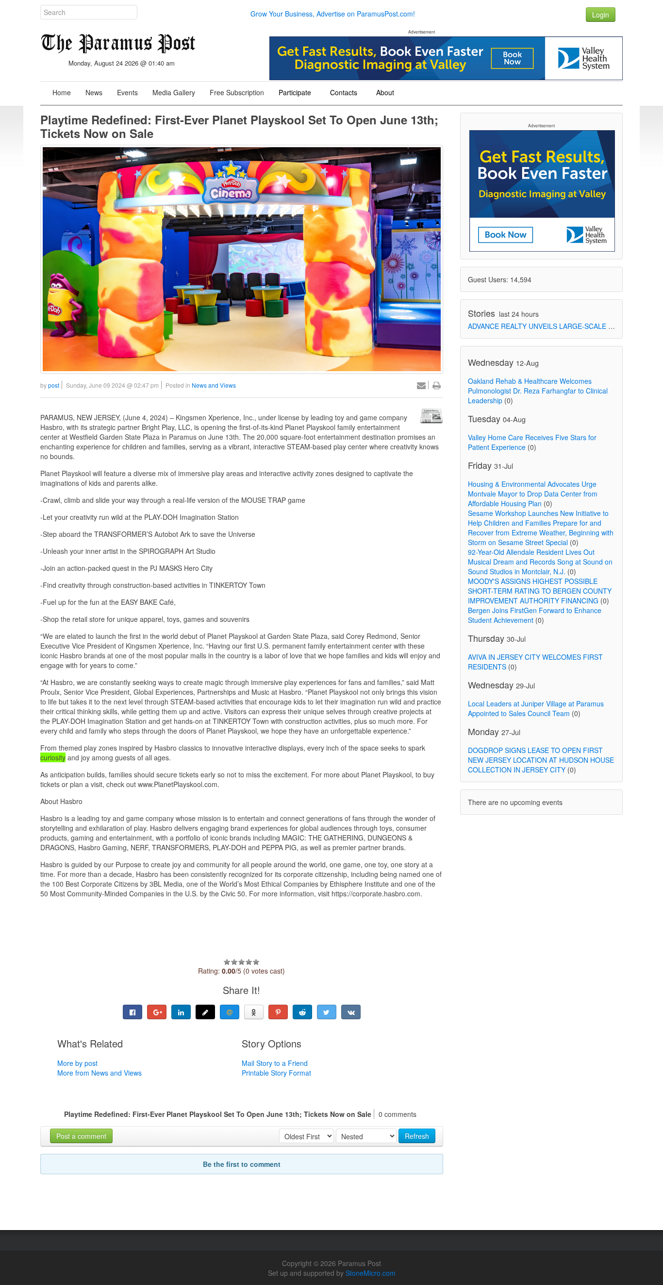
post (53, 385)
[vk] (351, 1012)
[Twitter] (326, 1012)
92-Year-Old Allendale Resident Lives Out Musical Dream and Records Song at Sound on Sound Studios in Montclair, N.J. (540, 561)
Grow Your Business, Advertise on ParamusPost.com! (332, 13)
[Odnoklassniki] (254, 1012)
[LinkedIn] (181, 1012)
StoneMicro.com (371, 1273)
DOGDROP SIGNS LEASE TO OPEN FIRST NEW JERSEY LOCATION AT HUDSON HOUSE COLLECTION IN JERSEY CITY (541, 759)
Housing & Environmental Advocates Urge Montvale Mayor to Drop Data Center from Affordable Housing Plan (532, 493)
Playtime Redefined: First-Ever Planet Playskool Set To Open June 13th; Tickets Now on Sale (239, 126)
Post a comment (81, 1136)
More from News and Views (99, 1073)
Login (600, 14)
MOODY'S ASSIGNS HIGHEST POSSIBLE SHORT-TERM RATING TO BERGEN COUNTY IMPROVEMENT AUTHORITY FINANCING (540, 590)
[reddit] (302, 1012)
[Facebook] (132, 1012)
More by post (77, 1063)
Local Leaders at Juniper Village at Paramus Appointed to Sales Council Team (536, 708)
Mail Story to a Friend (275, 1063)
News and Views (214, 385)
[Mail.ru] (229, 1012)
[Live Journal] (205, 1012)
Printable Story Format (276, 1073)
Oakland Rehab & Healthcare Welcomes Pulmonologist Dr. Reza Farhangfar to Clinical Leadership (538, 390)
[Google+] (156, 1012)
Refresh (417, 1136)
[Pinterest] (278, 1012)
